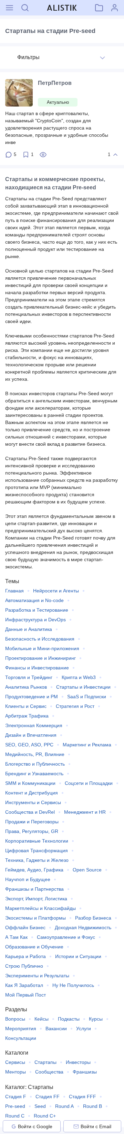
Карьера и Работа (25, 956)
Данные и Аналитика (28, 629)
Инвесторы (78, 1062)
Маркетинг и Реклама (87, 744)
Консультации (20, 1038)
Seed (40, 1106)
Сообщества (49, 1072)
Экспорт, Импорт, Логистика (36, 898)
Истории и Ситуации (78, 956)
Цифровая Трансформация (36, 850)
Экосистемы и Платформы (35, 918)
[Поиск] (25, 7)
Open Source (87, 869)
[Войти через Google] (13, 1126)
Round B (92, 1106)
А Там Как (16, 937)
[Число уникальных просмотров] (43, 154)
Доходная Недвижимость (83, 927)
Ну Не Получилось (73, 985)
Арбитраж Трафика (27, 716)
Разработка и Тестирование (36, 610)
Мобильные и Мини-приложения (42, 648)
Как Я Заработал (24, 985)
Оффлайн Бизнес (25, 927)
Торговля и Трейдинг (28, 677)
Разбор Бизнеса (93, 918)
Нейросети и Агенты (56, 590)
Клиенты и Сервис (25, 706)
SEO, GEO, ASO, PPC (29, 744)
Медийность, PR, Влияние (34, 754)
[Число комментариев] (8, 154)
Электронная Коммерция (33, 725)
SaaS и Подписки (86, 696)
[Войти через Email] (76, 1126)
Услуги (83, 1028)
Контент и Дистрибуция (31, 793)
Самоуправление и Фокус (66, 937)
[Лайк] (115, 154)
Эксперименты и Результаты (37, 975)
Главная (14, 590)
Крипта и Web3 (79, 677)
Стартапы (45, 1062)
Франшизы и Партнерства (34, 889)
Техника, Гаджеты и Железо (37, 860)
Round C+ (45, 1116)
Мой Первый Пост (25, 995)
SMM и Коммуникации (30, 783)
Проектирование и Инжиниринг (40, 658)
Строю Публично (24, 966)
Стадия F (15, 1096)
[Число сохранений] (25, 154)
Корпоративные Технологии (36, 841)
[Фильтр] (102, 57)
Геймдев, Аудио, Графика (34, 869)
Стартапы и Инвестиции (83, 687)
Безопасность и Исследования (39, 639)
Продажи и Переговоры (32, 821)
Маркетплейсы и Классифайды (40, 908)
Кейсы (41, 1019)
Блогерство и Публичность (35, 764)
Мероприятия (20, 1028)
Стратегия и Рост (75, 706)
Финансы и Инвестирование (37, 667)
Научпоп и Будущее (27, 879)
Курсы (96, 1019)
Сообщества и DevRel (30, 812)
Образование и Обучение (34, 946)
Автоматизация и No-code (34, 600)
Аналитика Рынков (26, 687)
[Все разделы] (9, 7)
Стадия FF (47, 1096)
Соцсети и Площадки (89, 783)
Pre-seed (15, 1106)
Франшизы (85, 1072)
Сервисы (15, 1062)
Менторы (15, 1072)
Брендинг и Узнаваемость (34, 773)
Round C (14, 1116)
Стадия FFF (82, 1096)
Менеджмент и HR (85, 812)
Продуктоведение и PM (31, 696)
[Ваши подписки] (99, 7)
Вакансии (56, 1028)
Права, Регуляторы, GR (31, 831)
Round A (64, 1106)
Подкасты (69, 1019)
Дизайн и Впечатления (30, 735)
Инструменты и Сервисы (33, 802)
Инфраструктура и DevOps (35, 619)
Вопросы (15, 1019)
